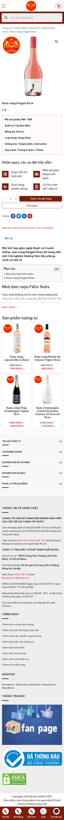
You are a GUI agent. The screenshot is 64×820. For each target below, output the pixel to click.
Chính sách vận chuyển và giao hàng (21, 635)
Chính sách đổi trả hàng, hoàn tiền (20, 630)
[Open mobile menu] (3, 6)
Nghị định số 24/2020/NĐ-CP (28, 540)
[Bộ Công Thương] (32, 759)
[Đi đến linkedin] (24, 216)
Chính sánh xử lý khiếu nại (15, 659)
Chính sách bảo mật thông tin (18, 641)
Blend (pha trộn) (32, 227)
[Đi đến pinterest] (29, 216)
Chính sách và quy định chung (18, 624)
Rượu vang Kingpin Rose (20, 277)
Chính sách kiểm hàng (13, 664)
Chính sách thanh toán (14, 653)
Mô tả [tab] (9, 238)
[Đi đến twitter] (18, 216)
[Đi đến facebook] (13, 216)
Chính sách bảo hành (13, 647)
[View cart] (58, 5)
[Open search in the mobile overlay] (32, 17)
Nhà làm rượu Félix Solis (19, 274)
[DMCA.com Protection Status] (14, 778)
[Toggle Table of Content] (55, 269)
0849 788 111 (21, 574)
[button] (56, 42)
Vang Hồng (47, 227)
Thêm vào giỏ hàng (41, 198)
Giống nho (35, 28)
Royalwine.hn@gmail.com (15, 577)
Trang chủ (7, 28)
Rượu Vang (21, 28)
